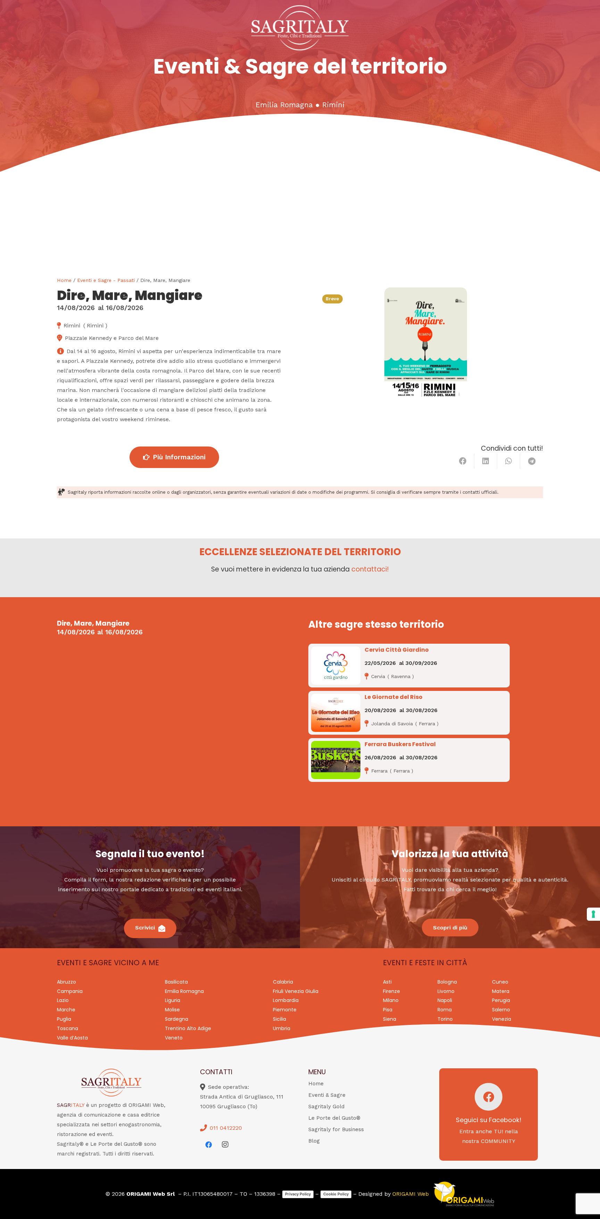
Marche (66, 1009)
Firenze (391, 991)
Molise (172, 1009)
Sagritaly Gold (326, 1106)
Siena (389, 1019)
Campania (70, 991)
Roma (445, 1009)
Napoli (445, 1000)
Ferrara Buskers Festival (400, 744)
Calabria (283, 981)
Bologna (447, 981)
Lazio (63, 1000)
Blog (314, 1141)
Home (64, 280)
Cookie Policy (336, 1194)
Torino (445, 1019)
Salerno (501, 1009)
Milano (391, 1000)
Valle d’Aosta (72, 1037)
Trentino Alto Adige (188, 1028)
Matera (500, 991)
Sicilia (279, 1019)
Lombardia (286, 1000)
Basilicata (176, 981)
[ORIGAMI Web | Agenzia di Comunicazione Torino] (463, 1194)
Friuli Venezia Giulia (295, 991)
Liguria (172, 1000)
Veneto (174, 1037)
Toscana (67, 1028)
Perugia (501, 1000)
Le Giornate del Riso (394, 697)
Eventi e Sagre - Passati (106, 280)
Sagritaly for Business (336, 1129)
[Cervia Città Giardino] (335, 665)
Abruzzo (66, 981)
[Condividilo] (462, 461)
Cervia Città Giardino (397, 650)
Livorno (446, 991)
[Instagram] (225, 1144)
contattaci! (370, 569)
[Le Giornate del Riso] (335, 713)
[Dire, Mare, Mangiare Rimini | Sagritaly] (425, 346)
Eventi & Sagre (326, 1095)
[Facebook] (208, 1144)
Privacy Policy (298, 1194)
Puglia (64, 1019)
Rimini (333, 105)
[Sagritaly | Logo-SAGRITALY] (300, 27)
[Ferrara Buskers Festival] (335, 760)
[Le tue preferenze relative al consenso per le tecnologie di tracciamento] (593, 914)
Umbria (281, 1028)
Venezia (501, 1019)
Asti (387, 981)
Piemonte (285, 1009)
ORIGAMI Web (410, 1194)
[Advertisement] (300, 224)
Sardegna (176, 1019)
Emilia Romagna (284, 105)
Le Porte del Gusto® (334, 1118)
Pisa (387, 1009)
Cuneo (500, 981)
